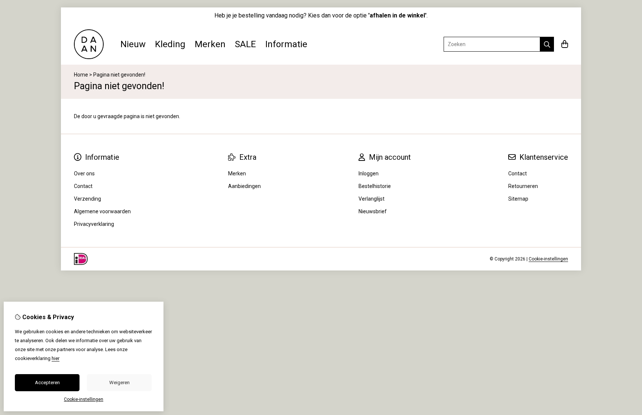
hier (55, 358)
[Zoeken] (547, 44)
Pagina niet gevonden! (119, 75)
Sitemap (518, 199)
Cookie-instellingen (548, 259)
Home (81, 75)
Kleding (170, 44)
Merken (210, 44)
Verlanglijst (372, 199)
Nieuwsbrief (373, 211)
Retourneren (523, 186)
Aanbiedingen (244, 186)
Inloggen (369, 173)
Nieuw (133, 44)
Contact (517, 173)
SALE (245, 44)
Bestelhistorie (375, 186)
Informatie (286, 44)
